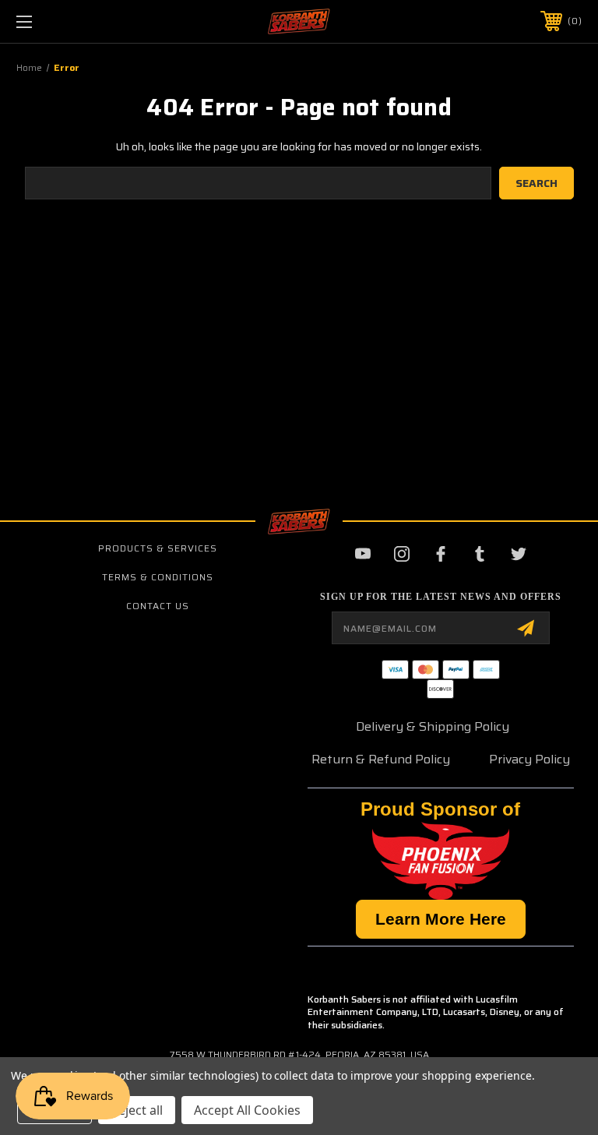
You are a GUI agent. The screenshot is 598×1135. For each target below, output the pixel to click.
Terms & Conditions (157, 576)
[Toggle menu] (72, 21)
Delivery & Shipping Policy (432, 726)
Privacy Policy (529, 759)
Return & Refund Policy (380, 759)
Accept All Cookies (247, 1110)
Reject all (137, 1110)
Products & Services (157, 548)
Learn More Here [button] (440, 919)
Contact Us (157, 605)
